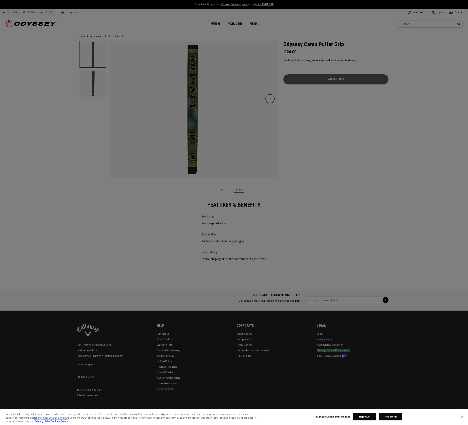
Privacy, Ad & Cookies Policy (51, 421)
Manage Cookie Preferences (333, 416)
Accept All (391, 416)
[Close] (462, 417)
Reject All (364, 416)
